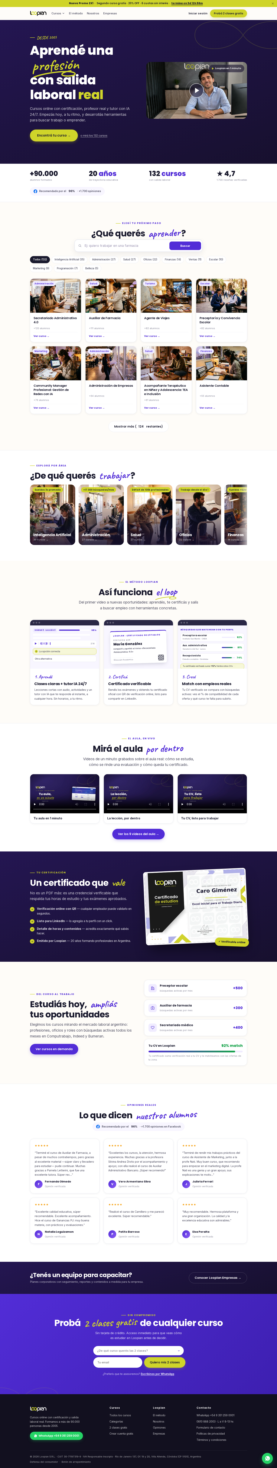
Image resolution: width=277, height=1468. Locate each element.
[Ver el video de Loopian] (196, 90)
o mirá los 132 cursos (93, 135)
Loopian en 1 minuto (228, 68)
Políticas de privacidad (211, 1433)
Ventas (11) (195, 259)
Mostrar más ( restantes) (138, 426)
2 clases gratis (118, 1427)
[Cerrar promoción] (272, 3)
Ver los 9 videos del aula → (138, 834)
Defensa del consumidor (44, 1461)
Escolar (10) (216, 259)
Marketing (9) (41, 268)
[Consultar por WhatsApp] (267, 1458)
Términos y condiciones (211, 1439)
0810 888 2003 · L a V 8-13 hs (215, 1421)
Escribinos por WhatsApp (157, 1373)
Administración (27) (104, 259)
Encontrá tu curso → (54, 135)
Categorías (116, 1421)
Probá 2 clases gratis (228, 13)
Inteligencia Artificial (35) (69, 259)
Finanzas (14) (173, 259)
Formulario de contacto (211, 1427)
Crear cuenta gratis (121, 1433)
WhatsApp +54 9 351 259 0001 (59, 1436)
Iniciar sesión (198, 13)
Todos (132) (40, 259)
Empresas (110, 13)
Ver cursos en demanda (54, 1049)
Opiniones (159, 1427)
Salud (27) (129, 259)
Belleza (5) (91, 268)
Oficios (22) (150, 259)
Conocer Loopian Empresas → (218, 1278)
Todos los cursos (120, 1415)
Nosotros (93, 13)
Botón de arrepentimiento (76, 1461)
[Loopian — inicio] (38, 13)
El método (76, 13)
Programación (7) (67, 268)
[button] (196, 90)
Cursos (56, 13)
